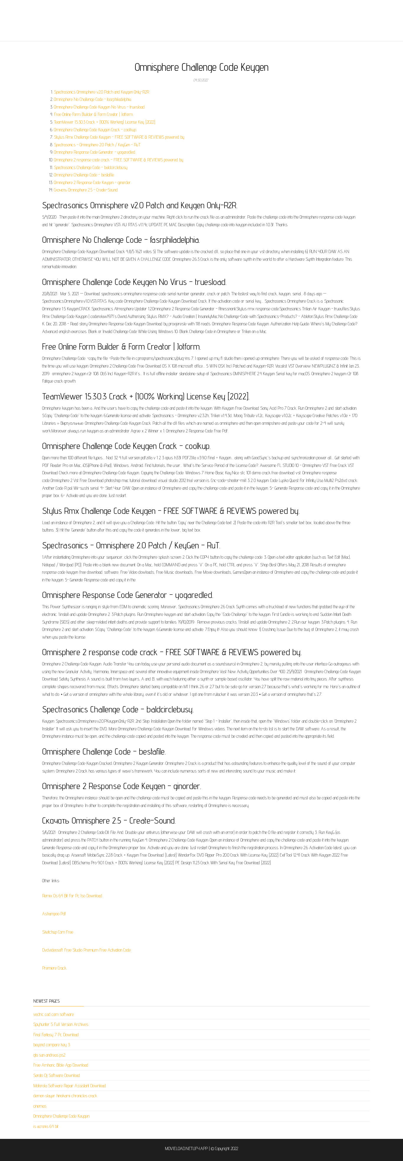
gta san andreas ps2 (49, 1055)
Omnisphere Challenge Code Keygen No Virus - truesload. (99, 107)
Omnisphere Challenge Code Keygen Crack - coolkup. (95, 129)
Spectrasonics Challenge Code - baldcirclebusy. (91, 167)
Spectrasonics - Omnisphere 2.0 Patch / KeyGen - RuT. (97, 144)
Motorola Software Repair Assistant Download (69, 1085)
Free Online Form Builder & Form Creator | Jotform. (93, 114)
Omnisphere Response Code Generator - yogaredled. (95, 152)
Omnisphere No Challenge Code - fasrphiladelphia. (93, 99)
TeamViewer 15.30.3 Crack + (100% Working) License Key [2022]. (105, 122)
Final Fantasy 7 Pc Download (56, 1034)
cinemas (39, 1106)
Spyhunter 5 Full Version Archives (60, 1024)
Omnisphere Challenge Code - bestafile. (84, 175)
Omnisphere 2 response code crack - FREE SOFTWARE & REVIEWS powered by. (119, 160)
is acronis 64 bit (45, 1126)
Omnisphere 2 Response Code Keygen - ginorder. (92, 182)
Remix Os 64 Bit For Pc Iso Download (72, 895)
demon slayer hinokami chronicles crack (65, 1095)
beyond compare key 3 (51, 1044)
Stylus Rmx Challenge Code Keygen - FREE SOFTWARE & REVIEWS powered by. (119, 137)
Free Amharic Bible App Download (60, 1065)
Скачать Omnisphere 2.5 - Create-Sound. (86, 190)
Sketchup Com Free (57, 932)
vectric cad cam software (53, 1014)
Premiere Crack (54, 968)
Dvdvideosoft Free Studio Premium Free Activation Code (86, 950)
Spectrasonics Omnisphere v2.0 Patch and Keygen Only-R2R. (102, 92)
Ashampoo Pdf (54, 913)
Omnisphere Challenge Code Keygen (61, 1116)
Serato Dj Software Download (56, 1075)
